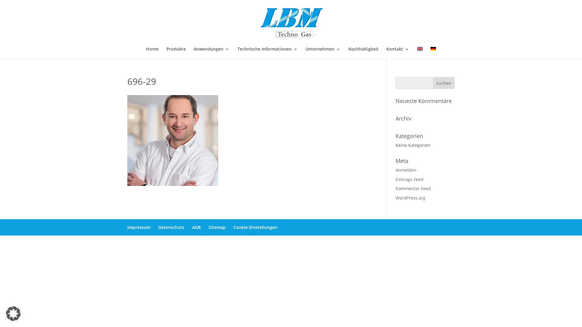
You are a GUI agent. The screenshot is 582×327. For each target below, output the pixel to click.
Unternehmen (320, 49)
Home (152, 49)
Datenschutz (171, 227)
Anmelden (406, 170)
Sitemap (217, 227)
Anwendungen (208, 49)
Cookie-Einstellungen (255, 227)
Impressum (138, 227)
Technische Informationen (264, 49)
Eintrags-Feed (409, 179)
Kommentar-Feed (413, 188)
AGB (196, 227)
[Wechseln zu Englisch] (420, 53)
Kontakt (394, 49)
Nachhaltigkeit (363, 49)
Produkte (176, 49)
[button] (13, 313)
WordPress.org (410, 198)
